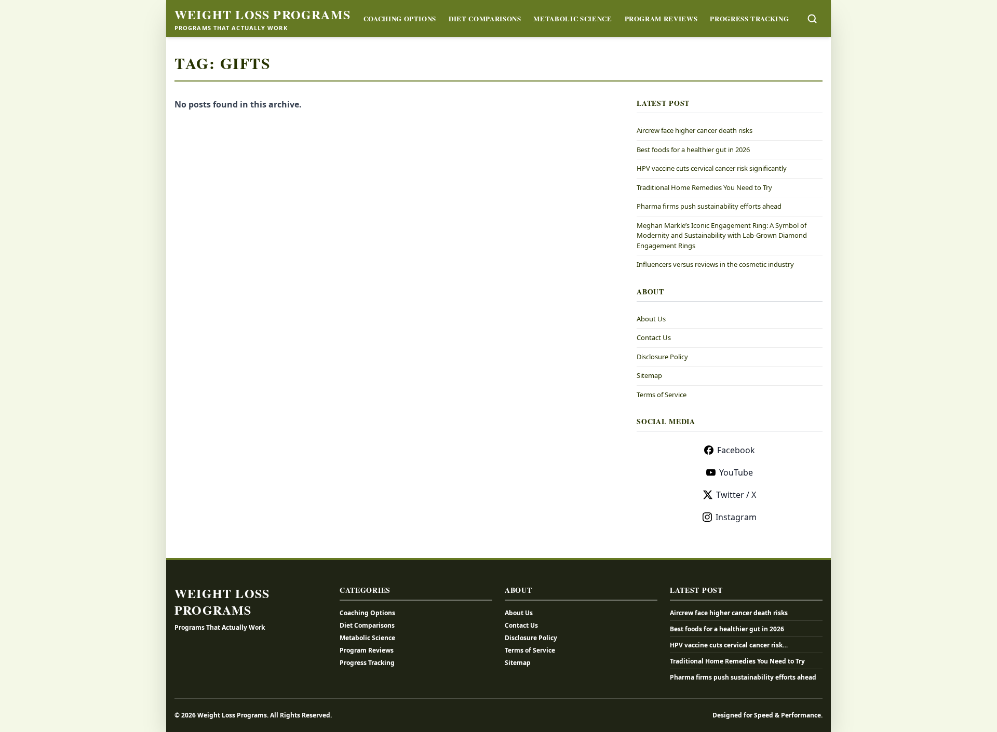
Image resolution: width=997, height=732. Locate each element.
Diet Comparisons (485, 18)
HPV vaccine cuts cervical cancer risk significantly (712, 168)
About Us (651, 318)
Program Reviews (661, 18)
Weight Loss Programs (262, 14)
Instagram (736, 517)
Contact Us (654, 337)
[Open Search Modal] (812, 18)
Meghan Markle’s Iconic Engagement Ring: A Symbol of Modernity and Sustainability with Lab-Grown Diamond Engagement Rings (722, 235)
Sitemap (649, 375)
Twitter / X (736, 494)
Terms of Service (661, 394)
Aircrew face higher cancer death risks (694, 130)
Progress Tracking (749, 18)
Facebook (736, 450)
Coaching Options (399, 18)
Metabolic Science (572, 18)
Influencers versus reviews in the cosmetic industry (715, 264)
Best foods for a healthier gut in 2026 (693, 149)
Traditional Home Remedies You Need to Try (704, 187)
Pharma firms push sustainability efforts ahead (709, 206)
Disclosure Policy (662, 356)
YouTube (736, 472)
